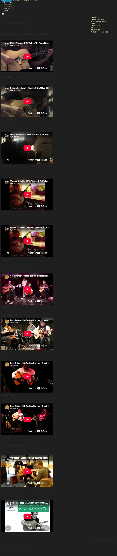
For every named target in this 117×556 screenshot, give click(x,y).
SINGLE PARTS (96, 26)
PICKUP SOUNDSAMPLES (99, 32)
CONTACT (27, 1)
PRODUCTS (17, 1)
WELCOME (6, 1)
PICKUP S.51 (95, 17)
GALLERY (94, 28)
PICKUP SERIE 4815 (97, 20)
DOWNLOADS (95, 30)
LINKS (36, 1)
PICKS (93, 24)
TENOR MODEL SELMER (99, 22)
